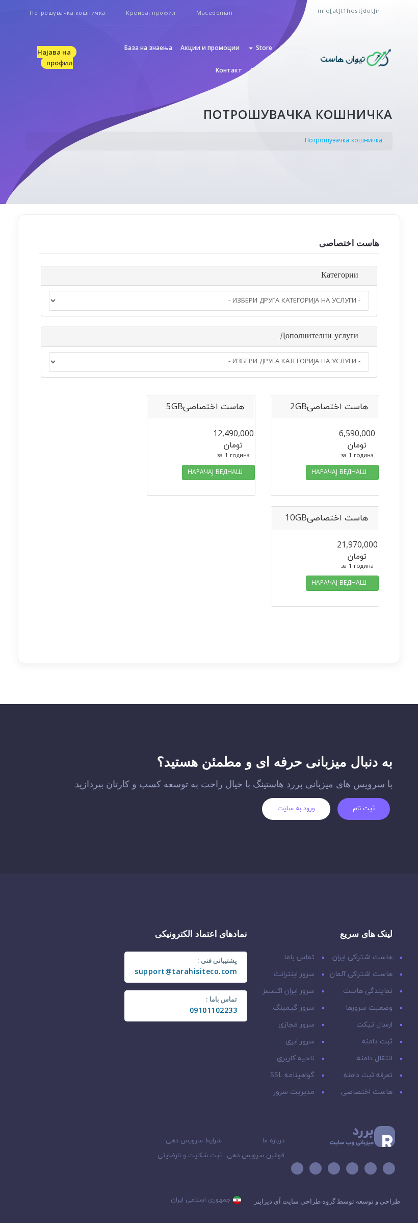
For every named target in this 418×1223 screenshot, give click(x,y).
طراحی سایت (301, 1201)
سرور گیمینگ (294, 1008)
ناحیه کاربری (296, 1058)
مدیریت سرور (294, 1092)
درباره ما (273, 1140)
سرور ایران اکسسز (289, 991)
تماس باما (299, 957)
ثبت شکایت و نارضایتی (190, 1155)
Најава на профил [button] (55, 57)
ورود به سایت (296, 808)
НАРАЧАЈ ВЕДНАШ (340, 472)
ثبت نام (364, 808)
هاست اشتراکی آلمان (361, 974)
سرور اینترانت (294, 974)
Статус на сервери (278, 70)
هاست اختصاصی (367, 1092)
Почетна (293, 47)
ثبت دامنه (377, 1041)
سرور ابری (300, 1041)
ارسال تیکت (374, 1025)
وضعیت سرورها (369, 1008)
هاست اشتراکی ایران (362, 957)
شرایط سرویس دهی (194, 1140)
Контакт (229, 70)
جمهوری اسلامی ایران (202, 1200)
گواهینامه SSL (292, 1075)
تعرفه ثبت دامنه (368, 1075)
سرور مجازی (296, 1025)
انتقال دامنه (375, 1058)
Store (262, 47)
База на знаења (148, 47)
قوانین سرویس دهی (255, 1155)
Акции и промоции (210, 47)
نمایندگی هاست (368, 991)
